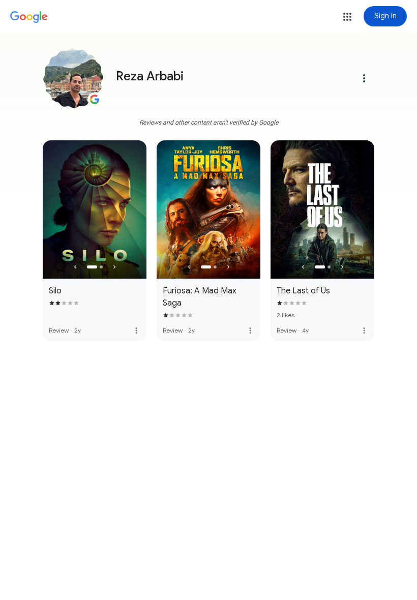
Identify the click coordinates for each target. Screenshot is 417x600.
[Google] (29, 17)
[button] (347, 17)
